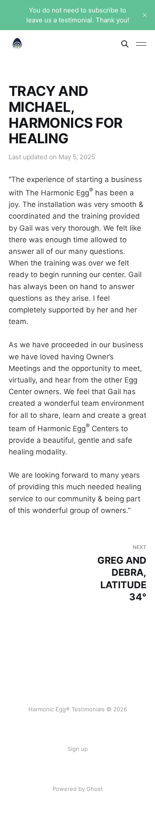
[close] (145, 15)
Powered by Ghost (78, 788)
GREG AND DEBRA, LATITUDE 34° (121, 573)
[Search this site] (124, 43)
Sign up (78, 748)
